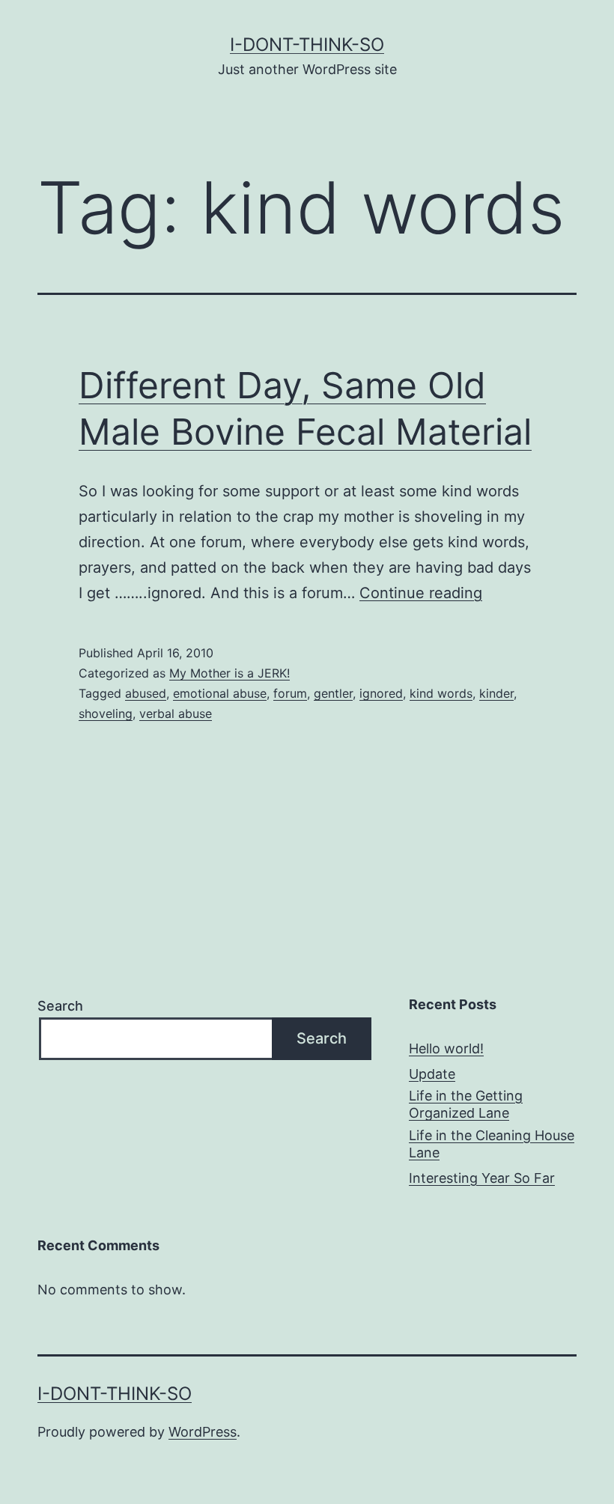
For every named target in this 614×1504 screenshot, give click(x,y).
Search (60, 1006)
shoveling (106, 713)
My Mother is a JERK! (229, 673)
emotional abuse (220, 693)
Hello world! (446, 1048)
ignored (381, 693)
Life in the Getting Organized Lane (466, 1104)
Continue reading (420, 593)
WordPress (202, 1432)
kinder (496, 693)
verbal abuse (175, 713)
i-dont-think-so (307, 44)
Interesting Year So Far (482, 1178)
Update (432, 1074)
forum (290, 693)
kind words (441, 693)
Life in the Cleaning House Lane (491, 1143)
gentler (333, 693)
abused (145, 693)
